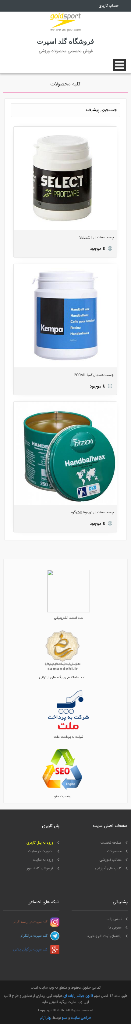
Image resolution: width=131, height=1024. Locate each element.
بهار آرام (45, 1018)
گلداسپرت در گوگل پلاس (30, 949)
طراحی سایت (81, 1018)
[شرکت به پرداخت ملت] (68, 730)
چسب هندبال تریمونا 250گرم (92, 512)
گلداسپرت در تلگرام (33, 936)
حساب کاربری (109, 6)
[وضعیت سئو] (62, 790)
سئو (64, 1018)
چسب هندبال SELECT (96, 237)
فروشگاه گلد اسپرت (65, 41)
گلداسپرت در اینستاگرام (30, 922)
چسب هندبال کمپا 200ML (94, 375)
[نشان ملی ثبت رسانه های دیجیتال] (62, 671)
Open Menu (119, 65)
